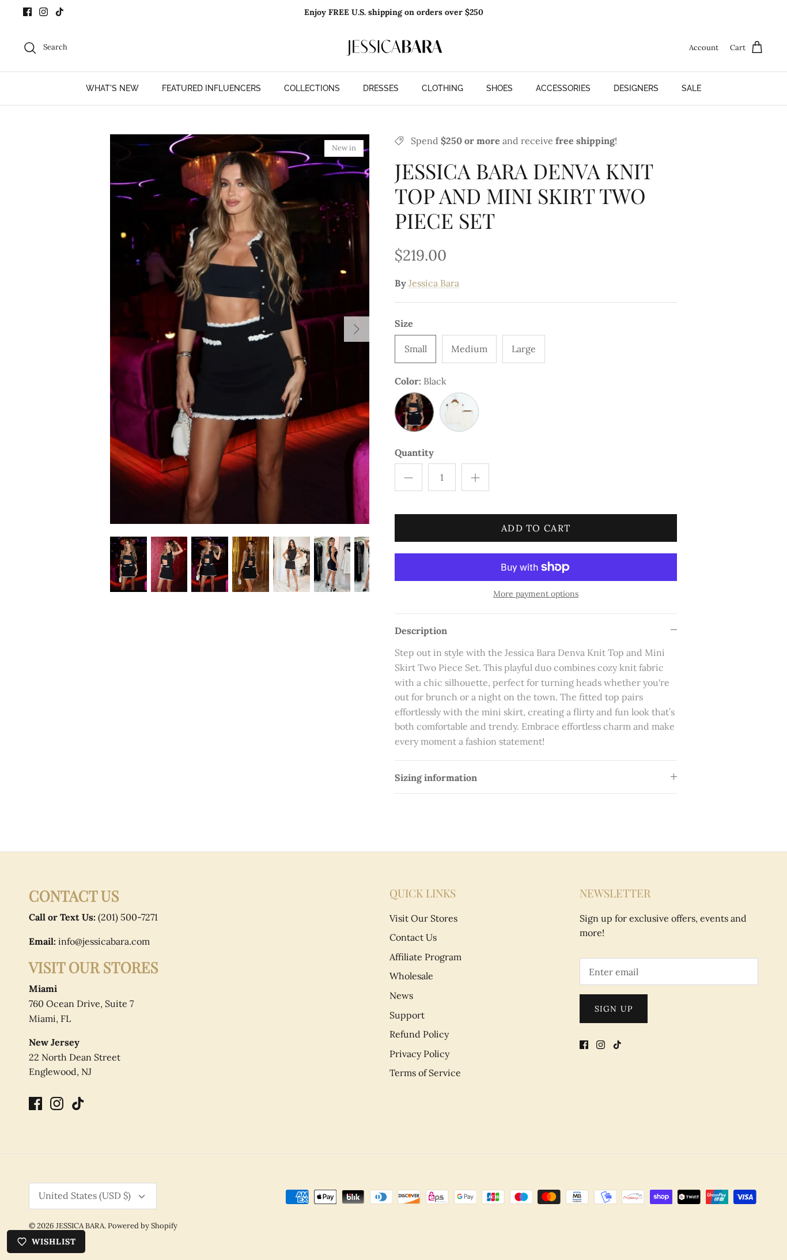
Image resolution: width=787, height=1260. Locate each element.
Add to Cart (535, 528)
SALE (691, 88)
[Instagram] (43, 11)
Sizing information (436, 777)
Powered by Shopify (142, 1226)
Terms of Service (425, 1072)
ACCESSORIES (563, 88)
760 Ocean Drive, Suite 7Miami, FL (81, 1003)
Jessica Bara (433, 283)
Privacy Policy (419, 1053)
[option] (240, 329)
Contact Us (413, 937)
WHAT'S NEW (112, 88)
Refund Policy (419, 1034)
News (401, 995)
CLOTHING (442, 88)
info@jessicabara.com (89, 941)
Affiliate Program (425, 957)
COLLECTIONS (312, 88)
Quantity (414, 452)
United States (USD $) (85, 1195)
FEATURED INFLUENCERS (211, 88)
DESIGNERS (636, 88)
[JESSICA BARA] (393, 48)
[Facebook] (27, 11)
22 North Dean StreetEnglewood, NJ (74, 1056)
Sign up (614, 1009)
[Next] (356, 329)
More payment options (535, 594)
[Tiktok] (59, 11)
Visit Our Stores (423, 918)
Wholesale (411, 976)
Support (407, 1015)
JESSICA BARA (80, 1226)
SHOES (499, 88)
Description (421, 630)
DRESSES (381, 88)
